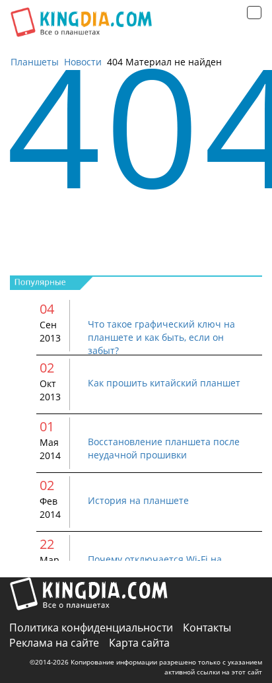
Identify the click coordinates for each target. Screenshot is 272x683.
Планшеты (35, 61)
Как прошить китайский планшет (164, 383)
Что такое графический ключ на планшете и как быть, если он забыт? (161, 337)
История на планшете (138, 500)
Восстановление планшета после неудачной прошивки (164, 448)
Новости (83, 61)
